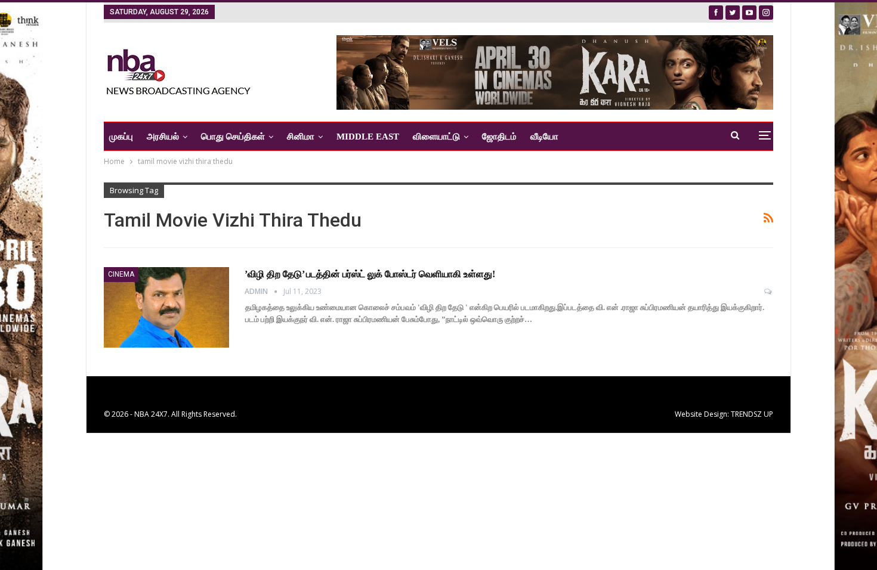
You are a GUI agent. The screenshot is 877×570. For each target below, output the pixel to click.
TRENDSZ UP (752, 414)
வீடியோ (544, 136)
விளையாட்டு (436, 136)
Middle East (367, 136)
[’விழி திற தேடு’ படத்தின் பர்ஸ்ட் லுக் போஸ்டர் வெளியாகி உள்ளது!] (166, 307)
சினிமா (300, 136)
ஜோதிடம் (499, 136)
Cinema (121, 274)
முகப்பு (121, 136)
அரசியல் (163, 136)
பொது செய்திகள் (233, 136)
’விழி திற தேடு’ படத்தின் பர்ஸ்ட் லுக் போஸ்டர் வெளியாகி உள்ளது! (370, 274)
